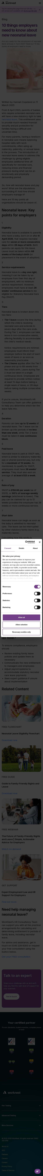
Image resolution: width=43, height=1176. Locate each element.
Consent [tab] (7, 548)
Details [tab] (21, 548)
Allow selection (22, 625)
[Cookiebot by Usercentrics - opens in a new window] (26, 542)
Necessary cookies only (21, 632)
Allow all (21, 617)
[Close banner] (39, 542)
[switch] (37, 593)
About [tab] (35, 548)
